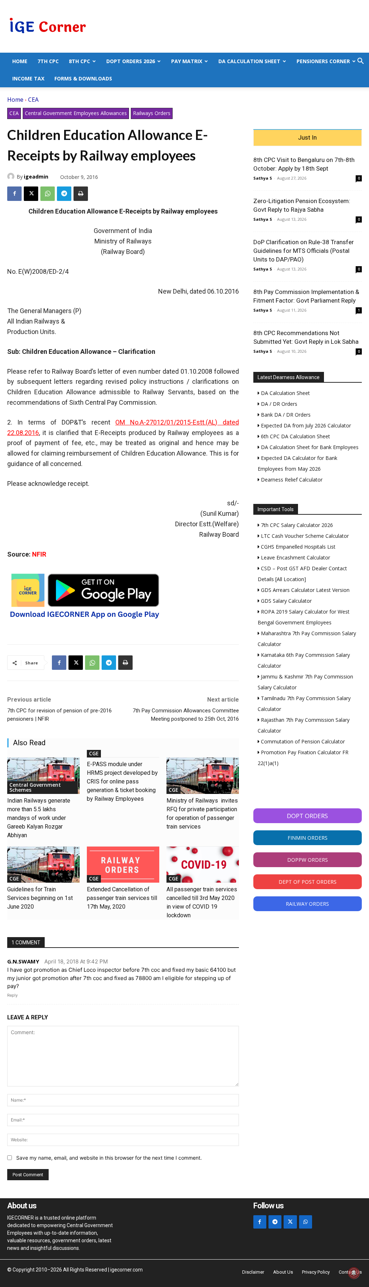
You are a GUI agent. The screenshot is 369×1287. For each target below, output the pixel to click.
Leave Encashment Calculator (294, 557)
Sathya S (262, 178)
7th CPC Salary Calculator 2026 (296, 525)
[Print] (81, 193)
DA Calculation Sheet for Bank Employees (309, 447)
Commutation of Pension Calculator (302, 741)
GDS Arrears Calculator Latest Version (304, 590)
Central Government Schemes (35, 787)
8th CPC (79, 61)
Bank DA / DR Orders (285, 414)
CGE (94, 753)
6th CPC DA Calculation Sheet (294, 436)
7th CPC (48, 61)
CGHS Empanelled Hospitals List (297, 546)
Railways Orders (151, 113)
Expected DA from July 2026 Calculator (305, 425)
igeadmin (36, 176)
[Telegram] (64, 193)
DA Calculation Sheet (249, 61)
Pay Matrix (186, 61)
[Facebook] (14, 193)
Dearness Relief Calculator (291, 479)
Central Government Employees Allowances (76, 113)
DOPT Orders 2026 (130, 61)
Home (19, 61)
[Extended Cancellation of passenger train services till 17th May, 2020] (123, 865)
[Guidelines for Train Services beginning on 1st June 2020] (43, 865)
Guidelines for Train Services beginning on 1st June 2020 (40, 898)
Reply (12, 995)
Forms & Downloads (83, 78)
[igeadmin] (12, 176)
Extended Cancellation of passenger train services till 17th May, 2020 (122, 898)
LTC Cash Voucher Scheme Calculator (304, 535)
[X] (31, 193)
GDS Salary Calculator (285, 600)
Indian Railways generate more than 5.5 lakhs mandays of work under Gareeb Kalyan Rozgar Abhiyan (38, 818)
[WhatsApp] (47, 193)
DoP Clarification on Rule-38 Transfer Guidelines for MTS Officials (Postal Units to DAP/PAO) (303, 250)
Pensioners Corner (323, 61)
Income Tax (28, 78)
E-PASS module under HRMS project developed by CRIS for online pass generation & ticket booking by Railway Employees (122, 781)
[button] (360, 61)
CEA (33, 100)
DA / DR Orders (278, 403)
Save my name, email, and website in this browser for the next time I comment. (109, 1158)
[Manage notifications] (354, 1273)
